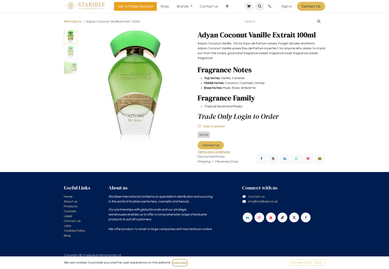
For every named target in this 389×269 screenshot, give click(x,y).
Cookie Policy (180, 262)
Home (68, 196)
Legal (68, 216)
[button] (259, 6)
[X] (273, 158)
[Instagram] (259, 217)
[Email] (320, 158)
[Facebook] (261, 158)
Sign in (286, 6)
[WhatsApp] (296, 158)
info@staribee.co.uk (263, 201)
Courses (70, 211)
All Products (73, 21)
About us (70, 201)
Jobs (67, 225)
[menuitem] (135, 6)
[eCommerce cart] (248, 6)
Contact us (72, 221)
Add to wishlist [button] (214, 126)
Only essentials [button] (300, 262)
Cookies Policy (74, 230)
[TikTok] (282, 217)
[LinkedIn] (285, 158)
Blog (67, 235)
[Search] (319, 21)
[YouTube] (271, 217)
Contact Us (311, 6)
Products (71, 206)
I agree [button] (318, 262)
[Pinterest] (308, 158)
